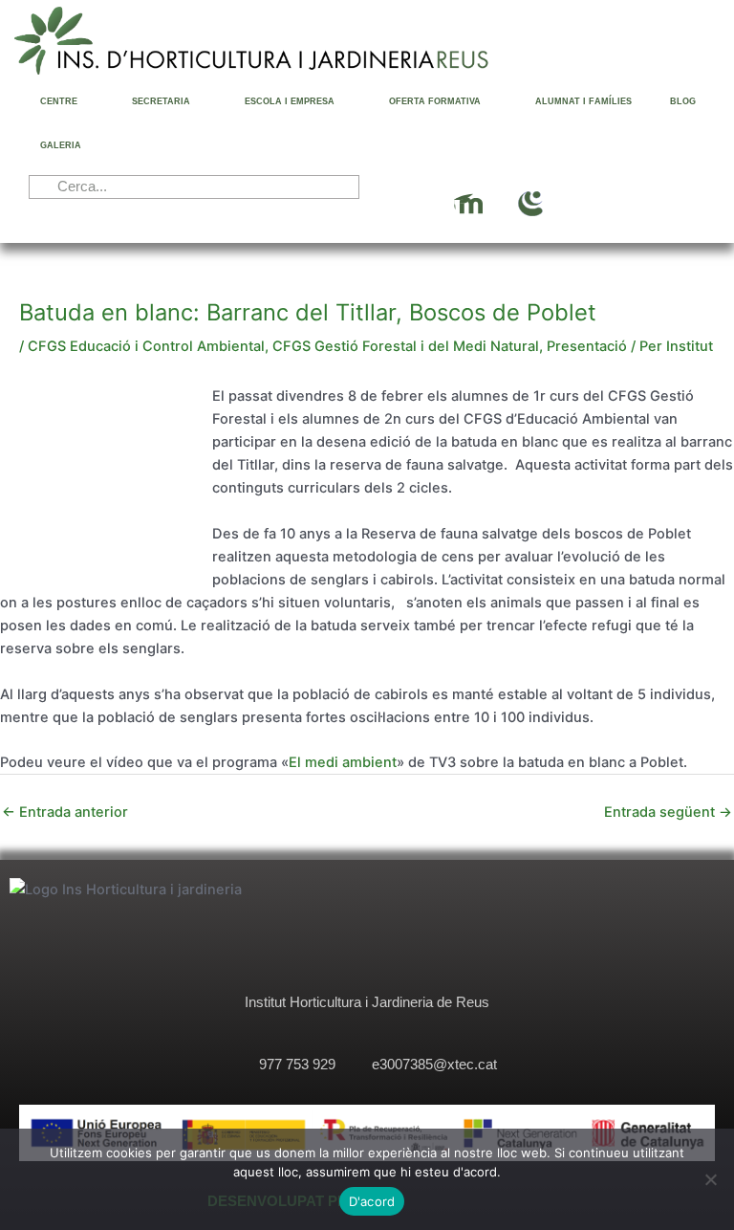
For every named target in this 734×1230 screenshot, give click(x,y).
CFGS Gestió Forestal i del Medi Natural (405, 346)
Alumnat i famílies (583, 101)
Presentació (587, 346)
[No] (710, 1179)
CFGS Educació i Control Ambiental (146, 346)
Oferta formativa (435, 101)
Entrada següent (668, 812)
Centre (58, 101)
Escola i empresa (290, 101)
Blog (683, 101)
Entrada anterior (65, 812)
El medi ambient (343, 762)
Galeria (60, 145)
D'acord (372, 1201)
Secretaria (161, 101)
